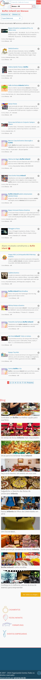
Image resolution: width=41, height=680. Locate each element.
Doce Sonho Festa (17, 175)
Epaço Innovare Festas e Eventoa (19, 210)
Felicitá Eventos (13, 48)
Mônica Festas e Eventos (16, 305)
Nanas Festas (12, 104)
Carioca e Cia (14, 369)
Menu (39, 2)
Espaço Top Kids (13, 352)
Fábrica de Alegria (19, 159)
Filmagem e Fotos (14, 229)
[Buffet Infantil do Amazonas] (19, 14)
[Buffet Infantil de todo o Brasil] (9, 14)
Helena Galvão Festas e (18, 67)
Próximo (30, 382)
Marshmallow (18, 291)
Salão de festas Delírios (18, 85)
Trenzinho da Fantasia (20, 322)
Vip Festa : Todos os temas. (19, 336)
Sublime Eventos (13, 273)
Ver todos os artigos (30, 594)
